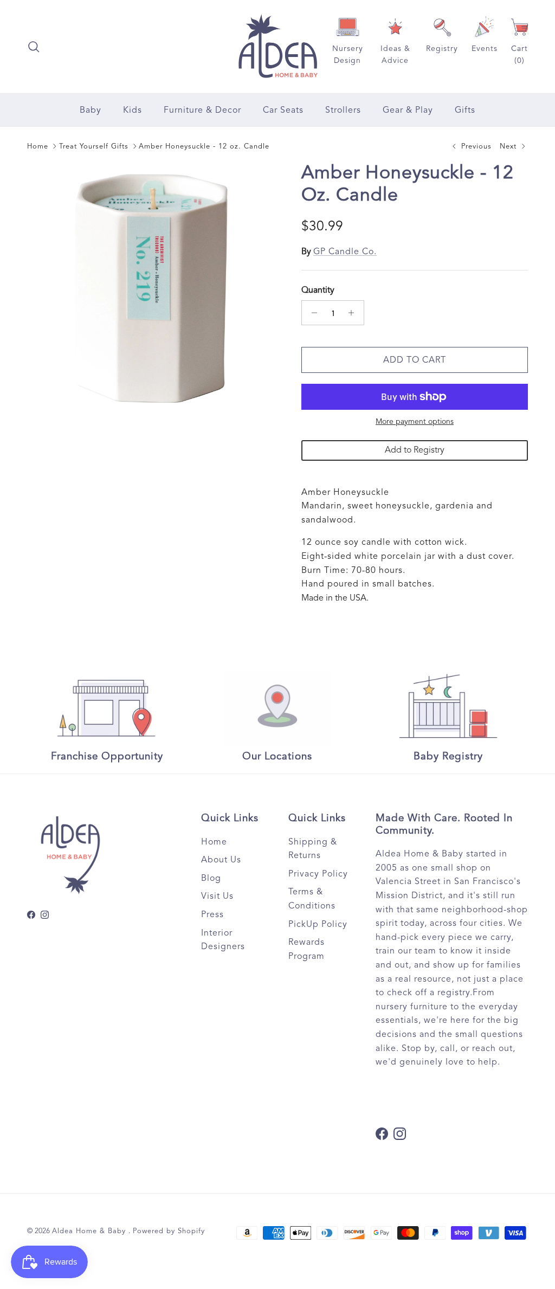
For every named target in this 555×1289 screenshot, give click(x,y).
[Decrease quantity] (311, 313)
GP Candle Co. (345, 251)
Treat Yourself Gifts (93, 146)
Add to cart (414, 360)
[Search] (33, 46)
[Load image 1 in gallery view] (152, 287)
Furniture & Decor (202, 110)
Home (37, 146)
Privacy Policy (318, 873)
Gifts (465, 110)
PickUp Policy (317, 924)
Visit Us (217, 896)
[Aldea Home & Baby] (278, 46)
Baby (90, 110)
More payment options (415, 421)
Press (212, 914)
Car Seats (283, 110)
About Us (221, 859)
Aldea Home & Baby (90, 1231)
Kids (132, 110)
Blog (211, 878)
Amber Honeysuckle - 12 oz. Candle (204, 146)
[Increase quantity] (354, 313)
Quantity (317, 290)
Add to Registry (414, 449)
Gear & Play (408, 110)
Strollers (343, 110)
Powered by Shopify (169, 1231)
